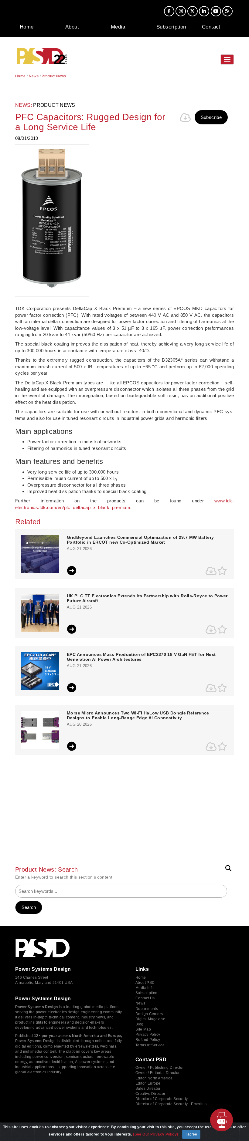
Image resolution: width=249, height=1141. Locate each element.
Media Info (144, 988)
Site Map (143, 1029)
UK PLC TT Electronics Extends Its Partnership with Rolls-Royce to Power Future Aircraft (147, 598)
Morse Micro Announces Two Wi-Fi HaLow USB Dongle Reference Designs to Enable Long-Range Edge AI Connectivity (138, 715)
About (72, 27)
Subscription (171, 27)
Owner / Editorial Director (157, 1073)
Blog (139, 1024)
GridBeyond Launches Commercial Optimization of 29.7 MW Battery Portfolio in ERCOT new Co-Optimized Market (140, 539)
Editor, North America (153, 1078)
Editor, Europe (147, 1083)
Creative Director (150, 1094)
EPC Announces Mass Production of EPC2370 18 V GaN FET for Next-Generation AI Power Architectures (142, 656)
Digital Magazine (150, 1019)
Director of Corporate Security (161, 1099)
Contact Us (145, 998)
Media (118, 27)
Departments (146, 1009)
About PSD (145, 983)
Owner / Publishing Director (159, 1067)
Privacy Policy (147, 1034)
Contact (211, 27)
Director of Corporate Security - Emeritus (170, 1104)
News (34, 76)
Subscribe (211, 117)
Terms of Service (150, 1045)
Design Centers (149, 1014)
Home (27, 27)
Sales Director (147, 1088)
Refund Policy (147, 1040)
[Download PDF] (185, 117)
